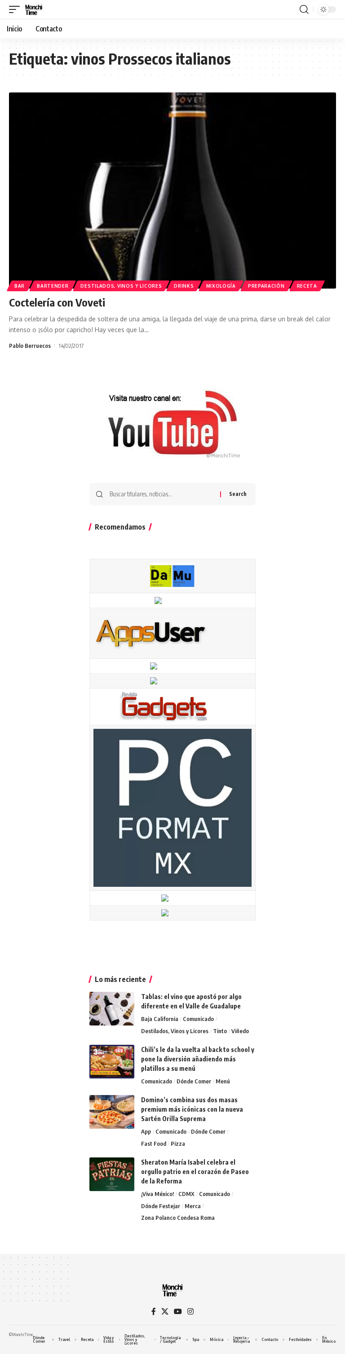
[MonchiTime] (33, 9)
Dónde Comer (194, 1081)
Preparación (266, 286)
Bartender (52, 286)
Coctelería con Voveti (57, 302)
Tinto (220, 1030)
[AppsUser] (150, 632)
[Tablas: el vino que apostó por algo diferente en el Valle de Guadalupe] (111, 1008)
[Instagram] (190, 1312)
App (146, 1131)
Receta (307, 286)
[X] (165, 1312)
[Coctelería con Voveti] (172, 190)
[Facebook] (153, 1312)
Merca (193, 1205)
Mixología (221, 286)
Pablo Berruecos (30, 345)
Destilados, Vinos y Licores (121, 286)
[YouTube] (178, 1312)
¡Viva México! (157, 1193)
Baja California (159, 1018)
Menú (223, 1081)
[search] (304, 9)
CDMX (186, 1193)
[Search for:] (161, 494)
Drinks (184, 286)
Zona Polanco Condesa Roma (178, 1217)
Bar (19, 286)
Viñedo (240, 1030)
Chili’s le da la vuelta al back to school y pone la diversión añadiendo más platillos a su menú (197, 1059)
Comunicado (198, 1018)
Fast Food (153, 1143)
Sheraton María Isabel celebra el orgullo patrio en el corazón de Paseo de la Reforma (195, 1171)
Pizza (178, 1143)
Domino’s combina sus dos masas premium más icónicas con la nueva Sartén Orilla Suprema (192, 1109)
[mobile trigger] (16, 9)
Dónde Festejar (160, 1205)
